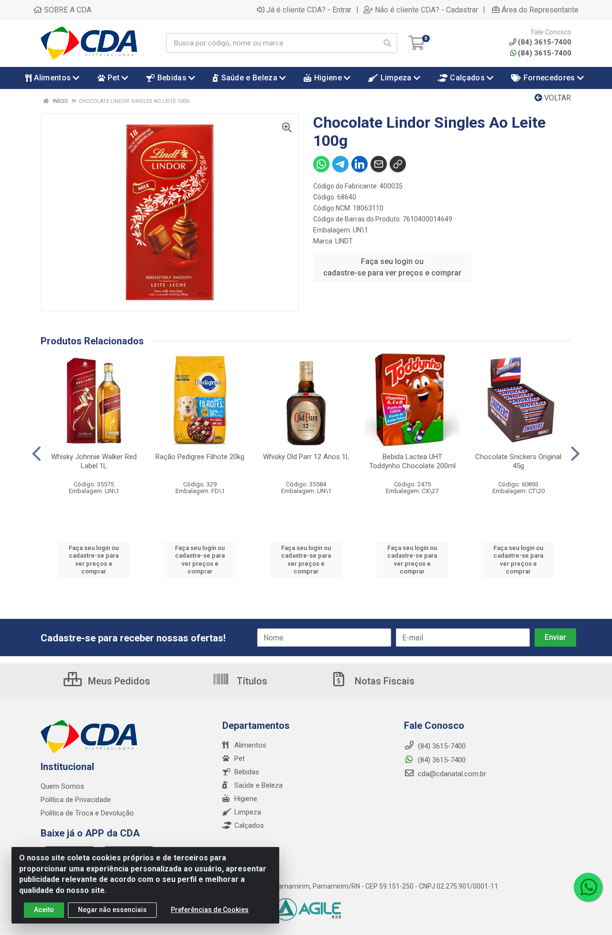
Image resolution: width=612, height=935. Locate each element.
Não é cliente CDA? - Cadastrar (426, 9)
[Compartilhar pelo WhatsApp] (321, 164)
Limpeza (247, 812)
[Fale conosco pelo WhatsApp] (588, 887)
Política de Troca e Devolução (87, 813)
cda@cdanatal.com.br (451, 774)
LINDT (344, 241)
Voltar (556, 97)
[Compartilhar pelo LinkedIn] (359, 164)
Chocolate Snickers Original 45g (518, 461)
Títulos (250, 681)
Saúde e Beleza (258, 785)
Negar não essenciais (112, 909)
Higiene (245, 798)
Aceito (44, 909)
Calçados (249, 825)
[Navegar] (36, 454)
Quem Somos (62, 786)
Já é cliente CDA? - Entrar (308, 9)
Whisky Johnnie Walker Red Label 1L (94, 461)
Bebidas (246, 772)
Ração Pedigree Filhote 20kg (199, 456)
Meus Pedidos (118, 681)
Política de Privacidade (76, 799)
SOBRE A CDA (66, 9)
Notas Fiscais (383, 681)
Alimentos (250, 745)
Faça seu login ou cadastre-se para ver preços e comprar (392, 267)
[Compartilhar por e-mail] (379, 164)
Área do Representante (540, 9)
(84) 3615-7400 (544, 53)
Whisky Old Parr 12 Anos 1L (306, 456)
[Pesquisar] (387, 43)
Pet (239, 758)
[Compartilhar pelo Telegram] (340, 164)
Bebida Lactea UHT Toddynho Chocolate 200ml (412, 461)
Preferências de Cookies (210, 909)
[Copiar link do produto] (398, 164)
